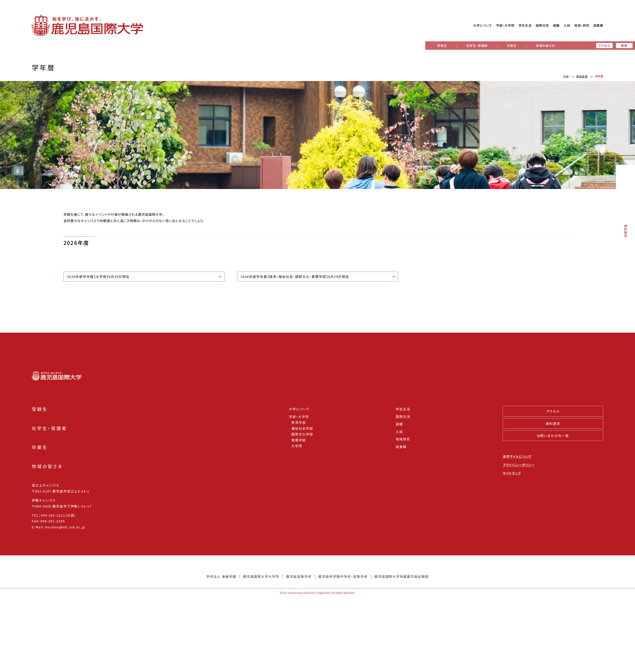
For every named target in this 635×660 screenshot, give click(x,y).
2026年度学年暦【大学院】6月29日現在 (98, 276)
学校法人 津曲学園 (221, 576)
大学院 (296, 445)
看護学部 (298, 440)
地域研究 (403, 439)
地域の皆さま (545, 45)
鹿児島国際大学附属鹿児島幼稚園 (401, 576)
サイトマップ (512, 473)
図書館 (401, 446)
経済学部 (298, 422)
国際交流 (403, 416)
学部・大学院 (299, 416)
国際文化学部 (302, 434)
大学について (299, 409)
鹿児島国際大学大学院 (261, 576)
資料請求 (625, 231)
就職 (399, 424)
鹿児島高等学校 (299, 576)
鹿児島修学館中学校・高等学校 (343, 576)
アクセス (604, 45)
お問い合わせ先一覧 (553, 435)
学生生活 (581, 76)
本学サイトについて (517, 456)
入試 (399, 431)
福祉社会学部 (302, 428)
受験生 (442, 45)
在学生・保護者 (477, 45)
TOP (566, 76)
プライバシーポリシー (519, 464)
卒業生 (512, 45)
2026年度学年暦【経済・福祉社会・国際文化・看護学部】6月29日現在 (295, 276)
